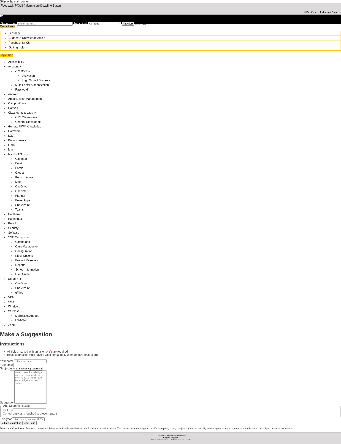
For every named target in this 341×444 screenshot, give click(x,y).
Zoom (11, 324)
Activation (28, 75)
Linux (11, 144)
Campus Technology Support (325, 12)
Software (13, 232)
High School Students (36, 80)
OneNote (21, 191)
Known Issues (17, 140)
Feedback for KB (19, 42)
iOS (10, 135)
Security (13, 228)
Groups (20, 172)
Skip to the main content (15, 1)
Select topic (80, 23)
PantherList (15, 218)
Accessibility (16, 61)
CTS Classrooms (26, 117)
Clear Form (29, 423)
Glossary (14, 33)
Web (11, 301)
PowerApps (22, 200)
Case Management (27, 246)
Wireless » (15, 311)
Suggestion (7, 402)
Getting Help (17, 47)
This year (6, 419)
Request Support (170, 437)
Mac (10, 149)
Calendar (21, 158)
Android (13, 94)
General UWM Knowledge (24, 126)
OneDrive (21, 186)
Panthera (14, 214)
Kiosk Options (24, 255)
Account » (14, 66)
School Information (27, 269)
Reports (20, 264)
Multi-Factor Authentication (32, 84)
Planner (20, 195)
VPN (11, 297)
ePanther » (22, 71)
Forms (19, 168)
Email (19, 163)
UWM (306, 12)
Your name (7, 361)
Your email (6, 364)
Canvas (13, 108)
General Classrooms (28, 121)
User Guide (22, 274)
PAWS (12, 223)
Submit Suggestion (11, 423)
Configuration (23, 251)
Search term (8, 23)
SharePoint (22, 204)
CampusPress (17, 103)
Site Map (140, 23)
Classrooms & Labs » (22, 112)
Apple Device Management (25, 98)
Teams (19, 209)
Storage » (14, 278)
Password (21, 89)
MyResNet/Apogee (27, 315)
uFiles (19, 292)
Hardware (14, 131)
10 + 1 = (8, 410)
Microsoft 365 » (18, 154)
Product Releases (26, 260)
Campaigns (22, 241)
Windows (14, 306)
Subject (5, 368)
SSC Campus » (18, 237)
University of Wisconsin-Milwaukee (171, 435)
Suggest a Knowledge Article (27, 37)
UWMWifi (21, 320)
